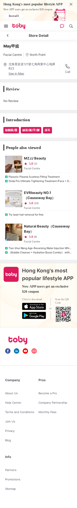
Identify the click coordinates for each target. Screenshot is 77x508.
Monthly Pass (47, 412)
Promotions (12, 479)
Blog (8, 440)
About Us (11, 393)
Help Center (13, 402)
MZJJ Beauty (35, 158)
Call (67, 72)
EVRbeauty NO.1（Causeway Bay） (39, 195)
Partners (10, 470)
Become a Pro (47, 393)
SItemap (10, 488)
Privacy (10, 431)
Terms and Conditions (19, 412)
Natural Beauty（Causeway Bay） (47, 228)
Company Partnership (52, 402)
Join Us (10, 421)
